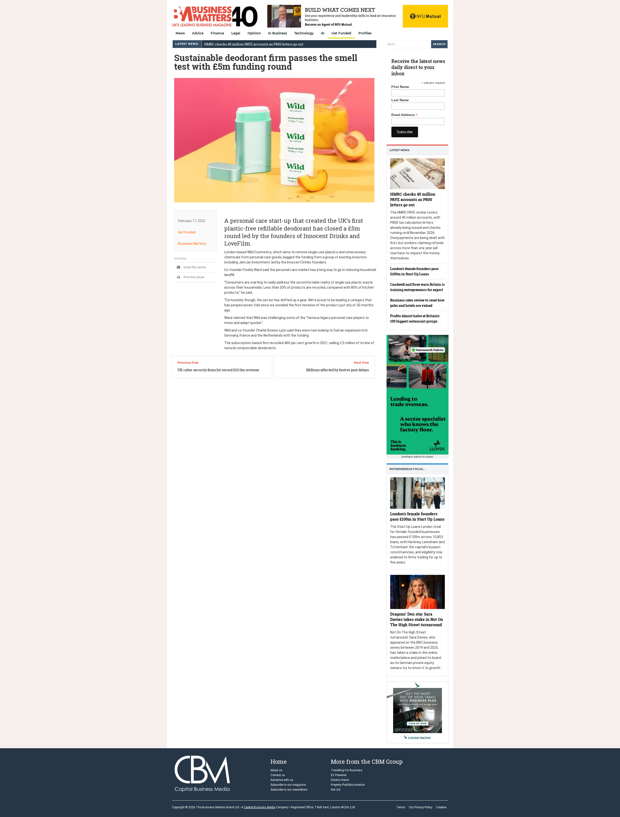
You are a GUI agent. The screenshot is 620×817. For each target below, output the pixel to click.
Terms (400, 807)
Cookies (441, 807)
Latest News (399, 150)
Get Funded (341, 33)
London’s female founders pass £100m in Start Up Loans (417, 516)
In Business (277, 33)
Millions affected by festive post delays (337, 370)
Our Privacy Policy (420, 807)
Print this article (193, 277)
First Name (400, 87)
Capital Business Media (259, 807)
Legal (235, 33)
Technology (304, 33)
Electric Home (340, 780)
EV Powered (338, 775)
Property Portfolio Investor (348, 784)
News (180, 33)
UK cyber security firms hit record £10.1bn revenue (218, 370)
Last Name (400, 100)
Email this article (194, 267)
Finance (217, 33)
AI (322, 33)
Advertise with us (282, 780)
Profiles (365, 33)
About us (276, 770)
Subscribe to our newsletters (289, 789)
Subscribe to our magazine (288, 784)
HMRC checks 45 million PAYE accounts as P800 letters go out (253, 44)
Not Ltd (335, 789)
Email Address (404, 115)
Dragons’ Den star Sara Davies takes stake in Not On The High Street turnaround (416, 619)
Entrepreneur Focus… (407, 469)
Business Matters (192, 244)
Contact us (278, 775)
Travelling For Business (346, 770)
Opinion (254, 33)
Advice (197, 33)
